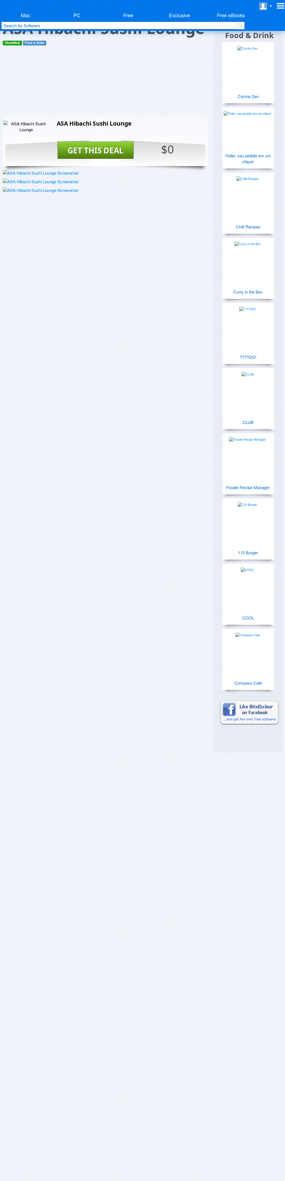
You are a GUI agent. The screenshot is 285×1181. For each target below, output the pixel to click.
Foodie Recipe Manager (248, 487)
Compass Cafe (248, 683)
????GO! (248, 357)
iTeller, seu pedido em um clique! (248, 158)
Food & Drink (34, 43)
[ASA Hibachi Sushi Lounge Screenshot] (40, 173)
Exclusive (179, 15)
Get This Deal (96, 150)
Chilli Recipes (248, 227)
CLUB (248, 422)
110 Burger (248, 552)
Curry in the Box (248, 292)
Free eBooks (231, 15)
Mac (25, 15)
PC (76, 15)
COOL (248, 618)
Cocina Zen (248, 96)
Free (128, 15)
